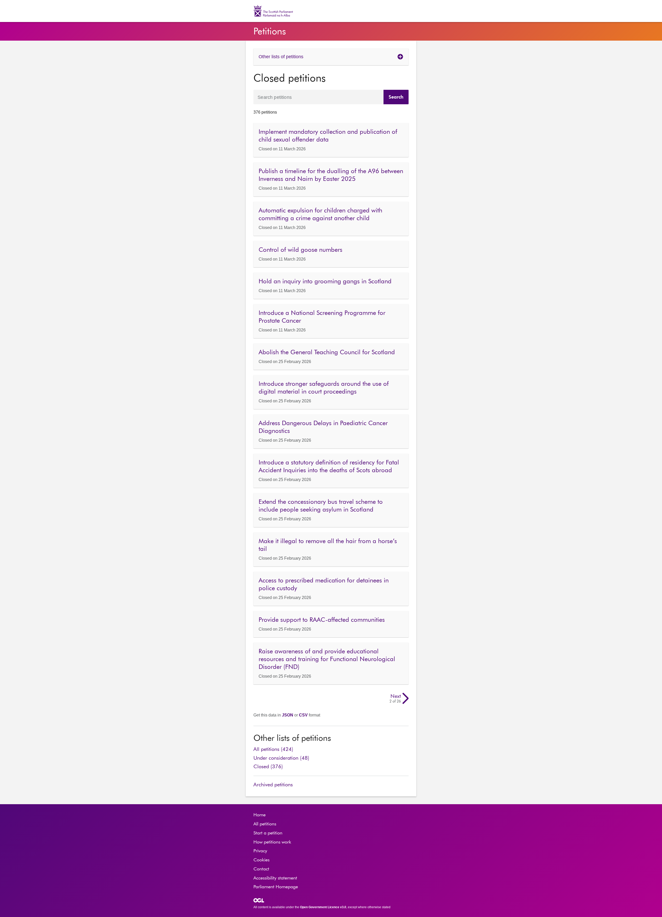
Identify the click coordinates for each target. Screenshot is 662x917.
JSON (287, 715)
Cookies (261, 860)
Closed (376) (268, 766)
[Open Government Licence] (258, 900)
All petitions (264, 824)
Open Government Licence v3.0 (323, 907)
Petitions (269, 31)
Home (259, 815)
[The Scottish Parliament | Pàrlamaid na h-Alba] (276, 11)
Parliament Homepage (275, 887)
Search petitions (275, 97)
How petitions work (272, 842)
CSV (303, 715)
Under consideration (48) (281, 758)
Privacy (260, 851)
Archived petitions (273, 784)
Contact (261, 869)
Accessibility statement (275, 878)
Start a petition (267, 833)
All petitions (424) (273, 749)
